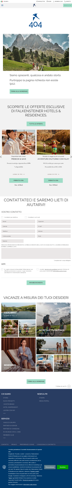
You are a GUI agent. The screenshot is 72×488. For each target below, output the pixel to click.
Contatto (68, 1)
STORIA (5, 398)
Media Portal (44, 401)
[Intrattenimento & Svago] (27, 328)
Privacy (14, 444)
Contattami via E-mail (34, 217)
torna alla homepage (36, 381)
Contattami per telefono (11, 217)
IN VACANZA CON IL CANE (12, 432)
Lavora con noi (9, 410)
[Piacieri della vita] (9, 328)
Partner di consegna (11, 429)
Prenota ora (19, 180)
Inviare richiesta (36, 282)
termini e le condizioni (51, 269)
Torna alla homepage (19, 91)
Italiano (6, 1)
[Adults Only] (62, 363)
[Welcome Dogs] (44, 363)
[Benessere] (18, 354)
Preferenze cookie (27, 444)
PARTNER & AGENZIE (10, 425)
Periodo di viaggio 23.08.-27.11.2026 (53, 156)
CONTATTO (5, 444)
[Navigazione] (1, 5)
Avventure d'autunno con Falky (53, 159)
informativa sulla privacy (60, 271)
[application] (36, 467)
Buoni (49, 1)
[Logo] (34, 5)
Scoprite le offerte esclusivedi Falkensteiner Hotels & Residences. (36, 115)
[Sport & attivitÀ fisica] (53, 320)
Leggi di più (18, 174)
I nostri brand (8, 404)
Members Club (8, 435)
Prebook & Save (18, 159)
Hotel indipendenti (10, 407)
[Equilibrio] (18, 311)
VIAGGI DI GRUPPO (9, 422)
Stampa (42, 398)
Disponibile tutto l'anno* (18, 156)
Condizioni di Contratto (46, 444)
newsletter (41, 1)
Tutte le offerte (36, 124)
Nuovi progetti (9, 401)
